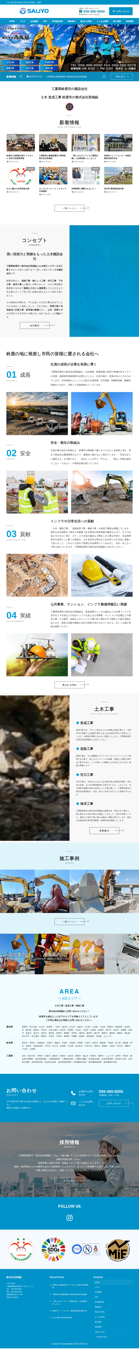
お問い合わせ (122, 11)
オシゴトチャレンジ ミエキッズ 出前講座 (52, 190)
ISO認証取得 (99, 1302)
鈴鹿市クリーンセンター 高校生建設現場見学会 (117, 156)
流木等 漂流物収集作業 (114, 188)
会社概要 (98, 1292)
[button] (104, 76)
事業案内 (98, 1307)
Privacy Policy (102, 1337)
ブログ (97, 1287)
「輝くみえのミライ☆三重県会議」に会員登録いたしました (85, 156)
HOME (97, 1282)
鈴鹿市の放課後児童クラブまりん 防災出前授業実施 (20, 156)
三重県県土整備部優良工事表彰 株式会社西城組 (67, 76)
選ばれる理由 (100, 1312)
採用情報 (98, 1327)
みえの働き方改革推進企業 (18, 188)
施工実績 (98, 1322)
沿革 (96, 1297)
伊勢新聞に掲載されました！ (84, 188)
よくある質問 (100, 1317)
